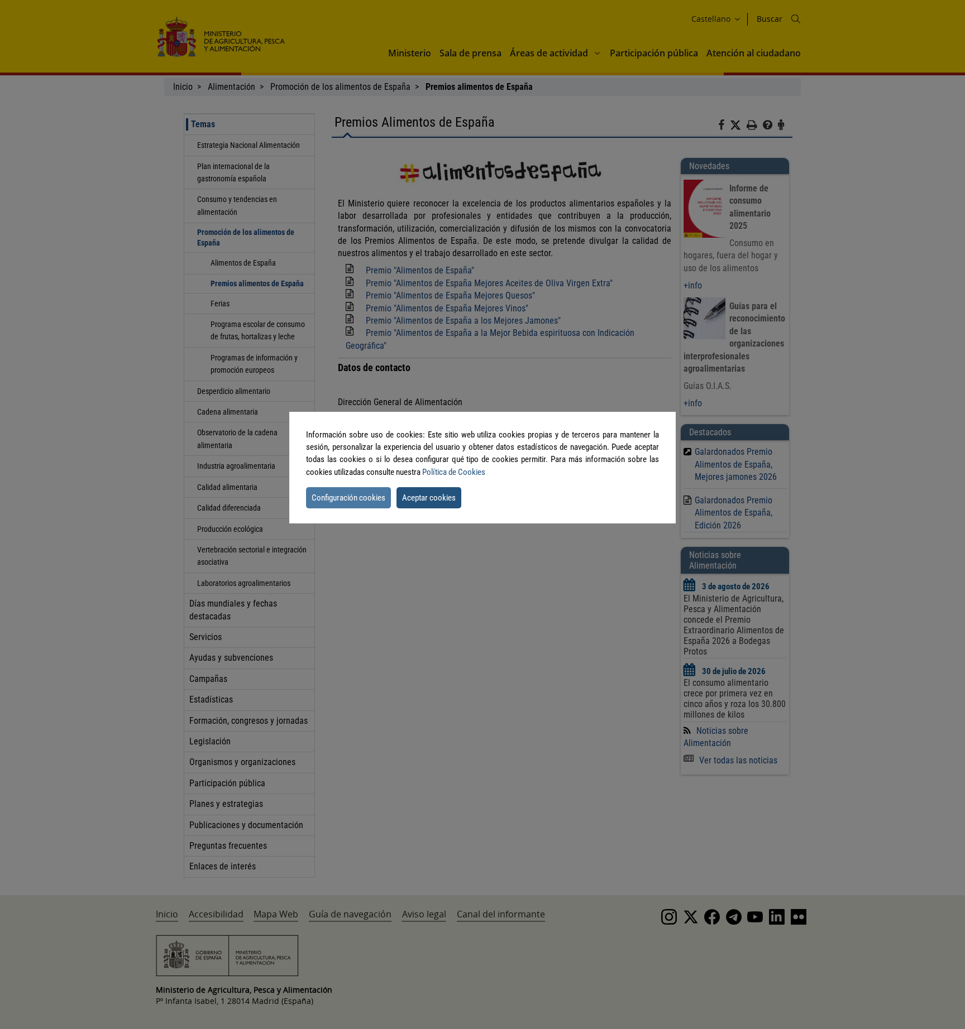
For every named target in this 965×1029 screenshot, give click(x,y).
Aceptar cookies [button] (429, 498)
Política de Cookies (453, 472)
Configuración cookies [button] (348, 498)
